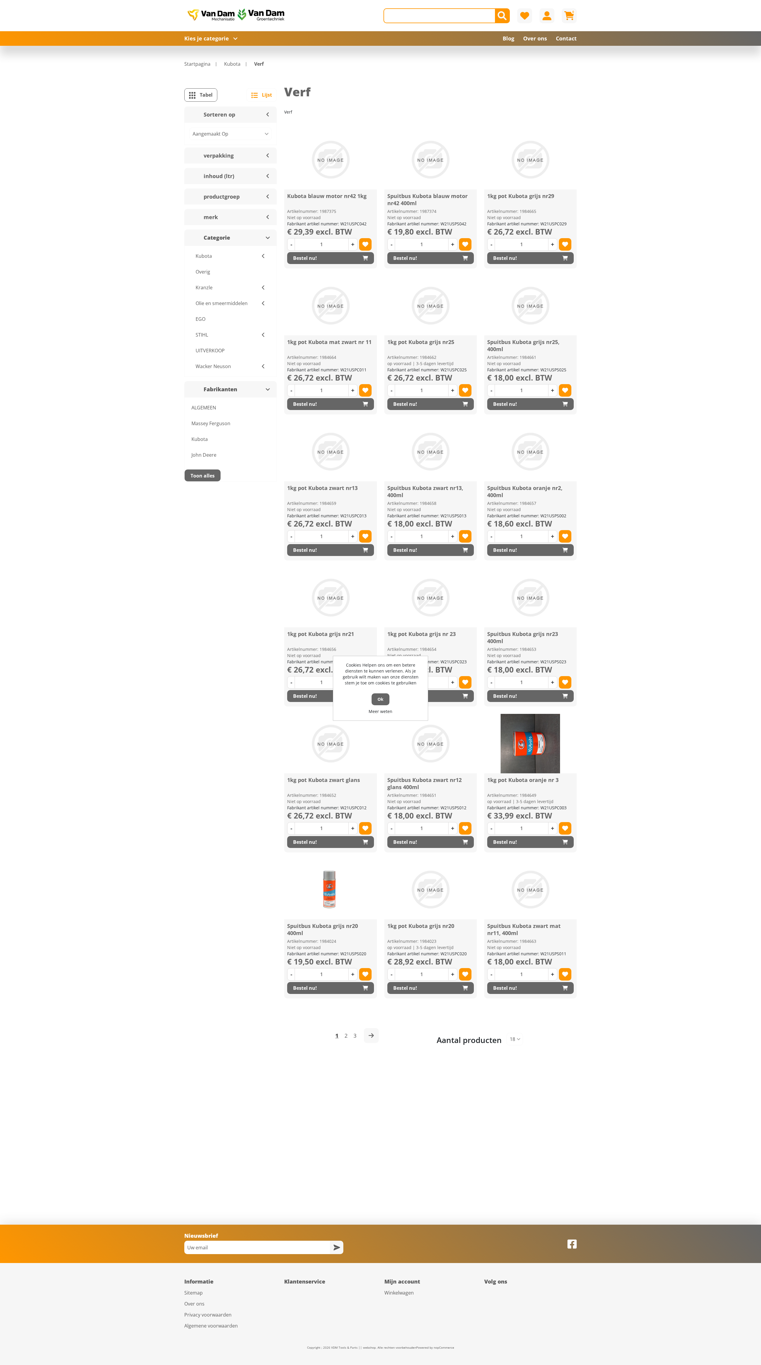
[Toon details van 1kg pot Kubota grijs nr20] (430, 889)
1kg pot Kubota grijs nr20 (420, 925)
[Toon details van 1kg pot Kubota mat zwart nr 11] (330, 305)
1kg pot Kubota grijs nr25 (420, 341)
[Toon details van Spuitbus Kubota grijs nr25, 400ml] (530, 305)
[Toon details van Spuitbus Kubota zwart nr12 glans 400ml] (430, 743)
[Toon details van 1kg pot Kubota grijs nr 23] (430, 597)
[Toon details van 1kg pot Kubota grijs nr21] (330, 597)
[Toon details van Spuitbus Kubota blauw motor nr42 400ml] (430, 159)
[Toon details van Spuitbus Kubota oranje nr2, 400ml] (530, 451)
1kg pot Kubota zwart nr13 (322, 487)
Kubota (199, 439)
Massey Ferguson (210, 423)
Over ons (194, 1303)
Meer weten (380, 711)
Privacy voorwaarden (208, 1314)
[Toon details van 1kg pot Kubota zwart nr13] (330, 451)
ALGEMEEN (203, 407)
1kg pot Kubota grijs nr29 (520, 196)
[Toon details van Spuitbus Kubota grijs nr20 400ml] (330, 889)
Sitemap (193, 1292)
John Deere (203, 455)
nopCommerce (444, 1347)
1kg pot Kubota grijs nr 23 (421, 633)
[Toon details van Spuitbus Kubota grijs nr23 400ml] (530, 597)
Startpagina (197, 64)
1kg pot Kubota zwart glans (323, 779)
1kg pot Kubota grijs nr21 (320, 633)
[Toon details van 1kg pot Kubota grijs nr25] (430, 305)
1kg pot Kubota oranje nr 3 (523, 779)
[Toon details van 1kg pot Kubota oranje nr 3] (530, 743)
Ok (380, 699)
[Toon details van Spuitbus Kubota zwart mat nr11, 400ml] (530, 889)
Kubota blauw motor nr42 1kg (327, 196)
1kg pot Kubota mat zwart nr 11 (329, 341)
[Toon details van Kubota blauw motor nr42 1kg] (330, 159)
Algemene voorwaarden (211, 1325)
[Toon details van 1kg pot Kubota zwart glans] (330, 743)
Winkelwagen (399, 1292)
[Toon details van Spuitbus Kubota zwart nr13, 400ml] (430, 451)
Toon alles (203, 475)
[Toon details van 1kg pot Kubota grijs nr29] (530, 159)
